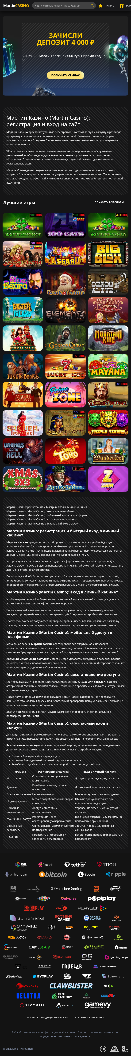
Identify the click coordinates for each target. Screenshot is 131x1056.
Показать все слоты (109, 202)
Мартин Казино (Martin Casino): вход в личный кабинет (41, 511)
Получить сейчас (65, 75)
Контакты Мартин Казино (89, 1017)
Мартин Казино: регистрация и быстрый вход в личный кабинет (46, 507)
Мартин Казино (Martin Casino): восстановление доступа (41, 519)
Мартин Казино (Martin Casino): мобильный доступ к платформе (46, 515)
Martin (16, 5)
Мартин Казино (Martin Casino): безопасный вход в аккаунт (43, 523)
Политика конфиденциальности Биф (47, 1017)
